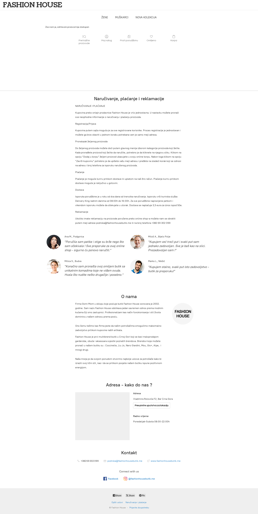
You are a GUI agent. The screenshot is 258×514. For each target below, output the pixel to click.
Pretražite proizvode (84, 41)
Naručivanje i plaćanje (136, 502)
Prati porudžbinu (129, 40)
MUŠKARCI (121, 17)
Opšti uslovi (117, 502)
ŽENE (104, 17)
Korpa (174, 40)
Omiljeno (151, 40)
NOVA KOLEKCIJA (146, 17)
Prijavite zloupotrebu (139, 507)
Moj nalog (106, 40)
